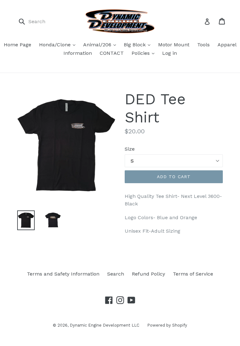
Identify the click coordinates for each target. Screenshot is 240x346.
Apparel (227, 45)
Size (130, 149)
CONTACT (112, 53)
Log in (169, 53)
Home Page (17, 45)
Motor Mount (173, 45)
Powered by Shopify (167, 325)
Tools (203, 45)
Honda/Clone (55, 45)
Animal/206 (98, 45)
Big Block (135, 45)
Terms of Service (193, 274)
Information (77, 53)
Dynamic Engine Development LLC (104, 325)
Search (115, 274)
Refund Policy (148, 274)
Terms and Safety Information (63, 274)
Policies (141, 53)
